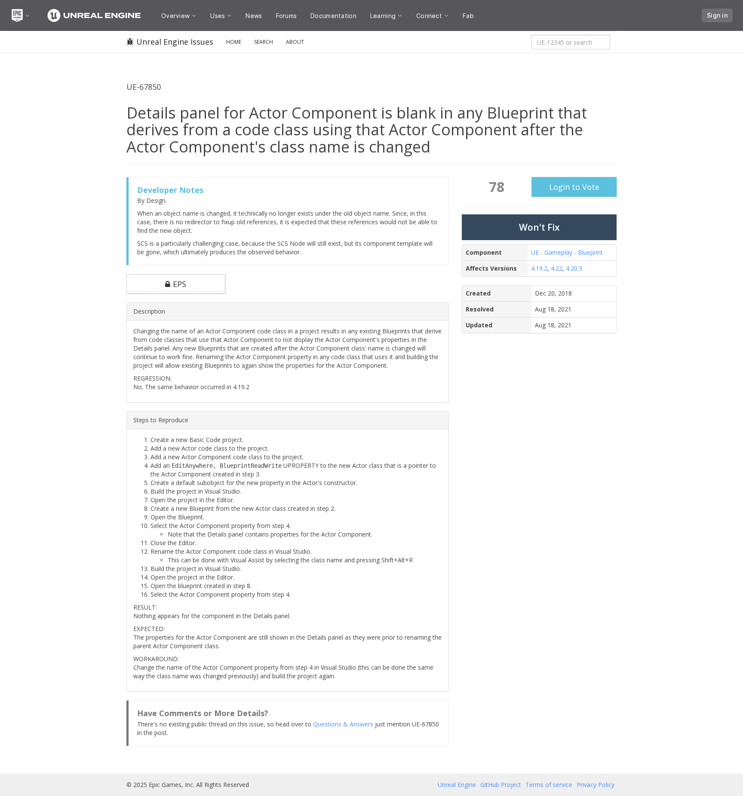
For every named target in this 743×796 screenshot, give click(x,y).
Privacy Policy (595, 785)
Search (263, 42)
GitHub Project (500, 785)
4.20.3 (574, 268)
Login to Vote (574, 187)
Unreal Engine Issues (174, 42)
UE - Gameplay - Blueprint (567, 252)
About (295, 42)
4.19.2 (539, 268)
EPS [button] (179, 284)
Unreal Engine (457, 785)
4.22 (556, 268)
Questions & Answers (343, 724)
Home (233, 42)
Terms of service (548, 785)
